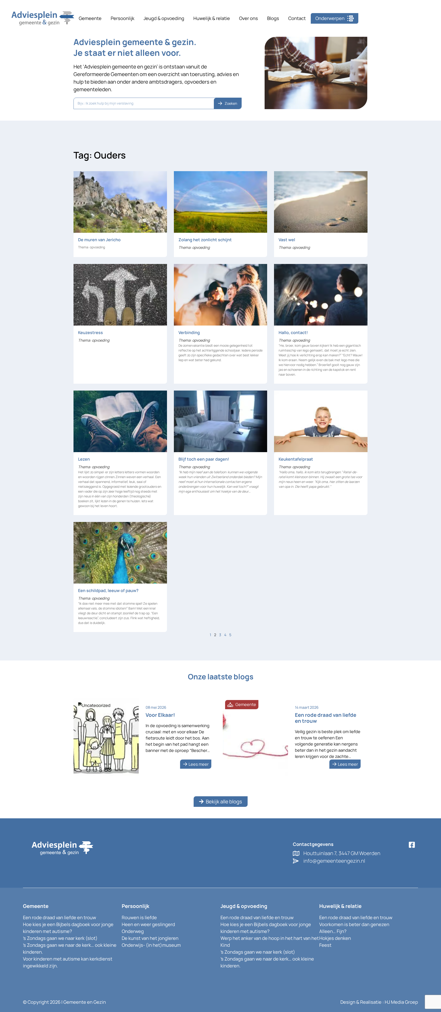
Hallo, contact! (293, 332)
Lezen (84, 459)
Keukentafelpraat (296, 459)
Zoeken (231, 103)
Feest (325, 945)
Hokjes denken (335, 938)
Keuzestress (90, 332)
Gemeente (90, 18)
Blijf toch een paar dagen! (203, 459)
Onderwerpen (330, 18)
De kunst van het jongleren (150, 938)
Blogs (273, 18)
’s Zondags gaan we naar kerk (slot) (60, 938)
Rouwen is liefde (139, 917)
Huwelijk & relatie (211, 18)
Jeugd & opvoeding (164, 18)
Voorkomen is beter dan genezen (354, 924)
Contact (297, 18)
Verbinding (189, 332)
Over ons (248, 18)
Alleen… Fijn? (332, 931)
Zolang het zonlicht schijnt (205, 239)
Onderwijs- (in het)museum (151, 945)
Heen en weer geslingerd (148, 924)
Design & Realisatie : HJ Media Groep (379, 1002)
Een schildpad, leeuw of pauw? (108, 590)
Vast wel (287, 239)
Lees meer (199, 764)
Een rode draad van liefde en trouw (59, 917)
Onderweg (133, 931)
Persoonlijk (122, 18)
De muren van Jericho (99, 239)
